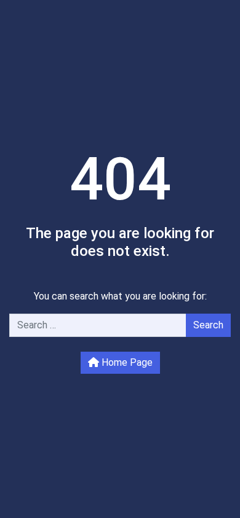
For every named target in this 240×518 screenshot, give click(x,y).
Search (208, 325)
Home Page (126, 362)
